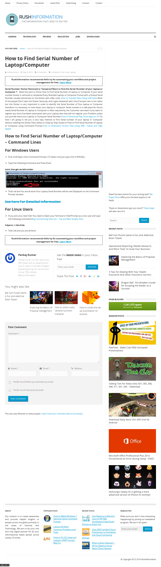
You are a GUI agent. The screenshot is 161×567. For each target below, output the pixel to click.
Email (46, 368)
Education (63, 36)
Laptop (73, 72)
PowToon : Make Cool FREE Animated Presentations (128, 349)
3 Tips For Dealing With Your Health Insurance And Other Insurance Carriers (130, 273)
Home (22, 48)
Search (144, 220)
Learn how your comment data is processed (61, 413)
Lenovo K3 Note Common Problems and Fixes (64, 529)
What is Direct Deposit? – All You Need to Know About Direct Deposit (103, 546)
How (67, 72)
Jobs (78, 36)
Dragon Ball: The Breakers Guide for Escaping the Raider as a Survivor (138, 285)
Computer (56, 72)
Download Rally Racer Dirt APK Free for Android (129, 421)
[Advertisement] (132, 95)
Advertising (71, 3)
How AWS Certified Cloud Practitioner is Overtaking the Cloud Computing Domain (99, 533)
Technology (29, 36)
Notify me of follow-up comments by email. (33, 382)
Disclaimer (39, 3)
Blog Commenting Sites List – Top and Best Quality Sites (57, 219)
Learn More (65, 82)
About (7, 3)
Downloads (93, 36)
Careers (85, 3)
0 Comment (42, 72)
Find (62, 72)
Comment (13, 333)
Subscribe (92, 267)
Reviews (47, 36)
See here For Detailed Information (33, 201)
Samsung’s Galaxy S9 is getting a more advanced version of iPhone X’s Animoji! (129, 493)
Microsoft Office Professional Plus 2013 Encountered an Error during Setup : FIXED (131, 457)
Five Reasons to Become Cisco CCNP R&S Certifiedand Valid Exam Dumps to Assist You (98, 520)
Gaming (12, 36)
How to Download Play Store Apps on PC (80, 116)
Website (78, 368)
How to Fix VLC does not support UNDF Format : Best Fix (64, 540)
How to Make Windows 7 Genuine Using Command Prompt (65, 519)
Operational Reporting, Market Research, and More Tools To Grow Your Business (130, 247)
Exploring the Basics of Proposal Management (138, 258)
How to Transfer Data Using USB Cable (79, 98)
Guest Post (55, 3)
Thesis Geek (148, 208)
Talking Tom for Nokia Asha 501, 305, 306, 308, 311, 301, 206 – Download (130, 385)
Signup (148, 529)
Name (14, 368)
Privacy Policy (22, 3)
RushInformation (149, 559)
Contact (99, 3)
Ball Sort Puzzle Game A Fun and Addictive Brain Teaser (131, 237)
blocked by (132, 306)
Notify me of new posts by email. (28, 390)
